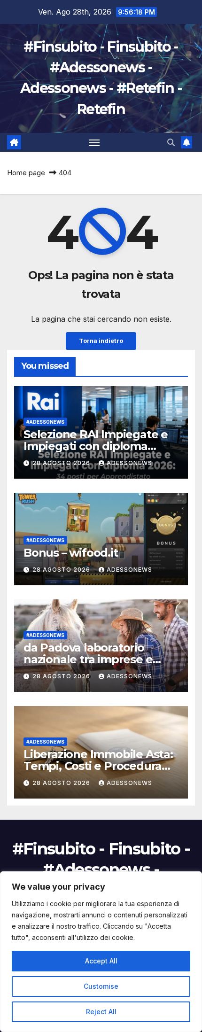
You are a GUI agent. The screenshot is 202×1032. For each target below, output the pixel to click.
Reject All (101, 1012)
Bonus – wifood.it (70, 552)
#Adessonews (45, 422)
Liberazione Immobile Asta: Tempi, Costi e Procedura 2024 (98, 765)
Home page (26, 172)
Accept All (101, 961)
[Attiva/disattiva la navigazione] (94, 142)
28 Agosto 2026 (62, 462)
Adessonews (129, 462)
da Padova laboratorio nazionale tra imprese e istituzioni (87, 659)
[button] (171, 142)
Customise (101, 986)
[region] (101, 951)
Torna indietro (101, 340)
